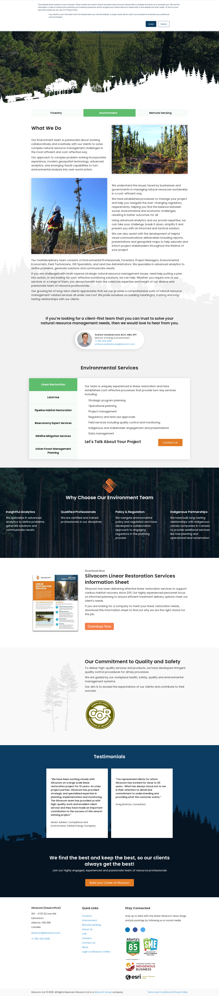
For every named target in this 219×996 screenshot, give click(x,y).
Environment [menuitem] (89, 920)
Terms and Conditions (159, 992)
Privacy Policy (180, 992)
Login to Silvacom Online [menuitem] (96, 951)
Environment (108, 113)
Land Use (53, 397)
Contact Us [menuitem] (88, 942)
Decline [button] (164, 24)
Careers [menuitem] (86, 938)
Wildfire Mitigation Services (53, 436)
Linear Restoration (53, 384)
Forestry (56, 113)
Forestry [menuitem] (87, 916)
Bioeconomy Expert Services (53, 423)
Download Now (99, 626)
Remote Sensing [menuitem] (91, 925)
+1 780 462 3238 (103, 340)
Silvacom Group (103, 992)
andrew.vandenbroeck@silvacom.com (115, 344)
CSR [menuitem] (84, 934)
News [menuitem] (85, 947)
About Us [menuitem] (87, 929)
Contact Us (170, 442)
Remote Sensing (160, 113)
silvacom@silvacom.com (45, 933)
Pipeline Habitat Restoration (53, 410)
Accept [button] (151, 24)
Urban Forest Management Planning (53, 451)
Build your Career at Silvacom (109, 883)
